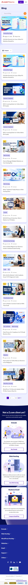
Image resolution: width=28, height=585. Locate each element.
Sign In (21, 2)
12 (16, 398)
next (19, 398)
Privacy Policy (18, 576)
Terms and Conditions (10, 576)
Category (6, 50)
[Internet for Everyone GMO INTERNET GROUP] (12, 583)
